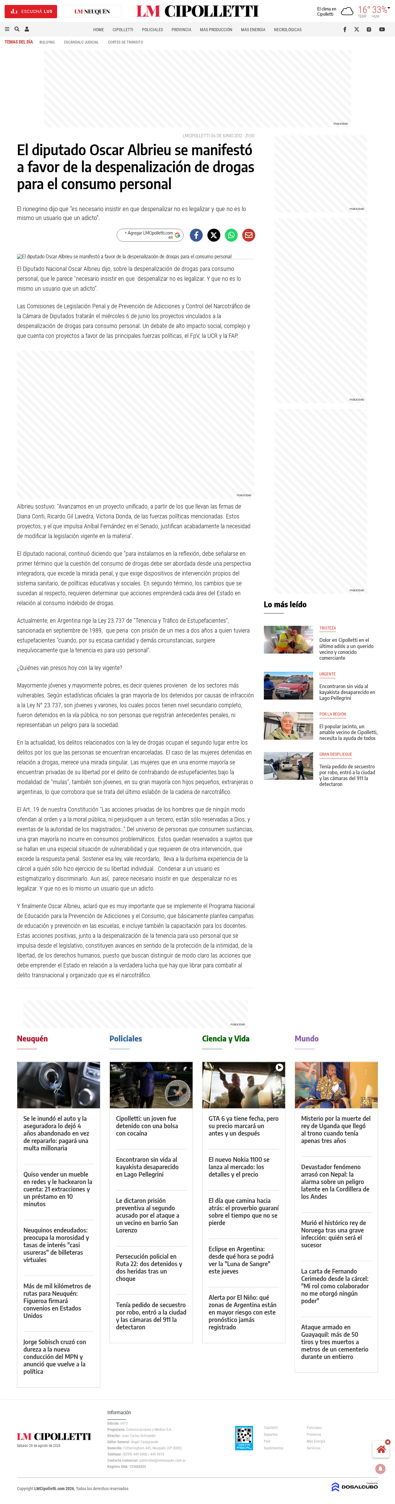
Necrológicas (287, 29)
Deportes (270, 1434)
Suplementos (273, 1448)
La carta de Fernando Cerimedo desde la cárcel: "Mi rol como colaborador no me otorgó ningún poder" (335, 1285)
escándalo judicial (81, 42)
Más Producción (216, 29)
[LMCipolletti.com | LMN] (92, 11)
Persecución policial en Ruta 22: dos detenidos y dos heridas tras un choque (149, 1267)
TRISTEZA (327, 628)
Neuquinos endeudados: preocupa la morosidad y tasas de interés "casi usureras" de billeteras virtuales (56, 1244)
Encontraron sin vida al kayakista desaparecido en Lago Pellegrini (347, 692)
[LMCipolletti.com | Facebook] (346, 29)
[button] (7, 29)
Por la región (332, 714)
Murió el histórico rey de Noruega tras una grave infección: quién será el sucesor (333, 1233)
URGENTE (327, 674)
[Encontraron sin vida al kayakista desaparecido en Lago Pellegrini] (288, 686)
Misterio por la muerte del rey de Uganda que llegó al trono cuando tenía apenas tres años (336, 1129)
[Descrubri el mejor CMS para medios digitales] (355, 1492)
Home (98, 29)
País (267, 1441)
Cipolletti (123, 29)
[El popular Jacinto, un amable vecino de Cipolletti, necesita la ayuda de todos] (288, 726)
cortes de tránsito (125, 42)
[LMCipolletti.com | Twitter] (358, 29)
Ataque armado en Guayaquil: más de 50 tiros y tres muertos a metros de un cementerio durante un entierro (334, 1341)
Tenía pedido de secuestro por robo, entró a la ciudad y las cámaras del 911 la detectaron (347, 775)
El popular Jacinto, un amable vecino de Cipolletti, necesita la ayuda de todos (348, 732)
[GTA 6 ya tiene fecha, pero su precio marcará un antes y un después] (243, 1085)
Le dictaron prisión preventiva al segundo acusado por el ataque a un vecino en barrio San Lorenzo (147, 1215)
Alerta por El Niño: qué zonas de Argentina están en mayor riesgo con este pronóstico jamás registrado (242, 1312)
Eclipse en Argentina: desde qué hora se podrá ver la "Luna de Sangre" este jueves (241, 1260)
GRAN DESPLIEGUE (335, 754)
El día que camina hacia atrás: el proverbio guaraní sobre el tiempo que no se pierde (244, 1211)
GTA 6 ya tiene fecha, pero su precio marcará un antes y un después (244, 1125)
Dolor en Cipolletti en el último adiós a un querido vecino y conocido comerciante (346, 649)
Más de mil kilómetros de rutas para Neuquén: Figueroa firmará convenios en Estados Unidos (57, 1300)
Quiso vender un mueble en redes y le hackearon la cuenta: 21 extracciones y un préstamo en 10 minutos (57, 1188)
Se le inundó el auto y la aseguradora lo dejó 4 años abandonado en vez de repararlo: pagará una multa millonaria (56, 1133)
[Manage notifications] (380, 1469)
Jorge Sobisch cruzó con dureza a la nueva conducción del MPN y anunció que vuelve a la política (54, 1356)
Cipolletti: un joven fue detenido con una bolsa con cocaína (147, 1125)
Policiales (152, 29)
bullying (47, 42)
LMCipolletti (196, 135)
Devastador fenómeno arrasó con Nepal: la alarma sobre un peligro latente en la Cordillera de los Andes (335, 1181)
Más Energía (253, 29)
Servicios (313, 1448)
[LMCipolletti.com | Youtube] (382, 29)
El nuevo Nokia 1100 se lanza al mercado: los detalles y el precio (239, 1166)
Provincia (181, 29)
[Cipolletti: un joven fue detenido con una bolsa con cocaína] (151, 1085)
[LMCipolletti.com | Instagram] (370, 29)
